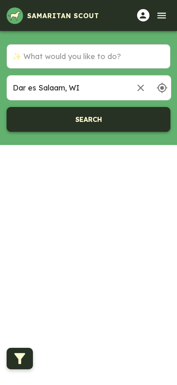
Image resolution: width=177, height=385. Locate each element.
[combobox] (68, 87)
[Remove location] (140, 88)
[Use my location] (162, 88)
